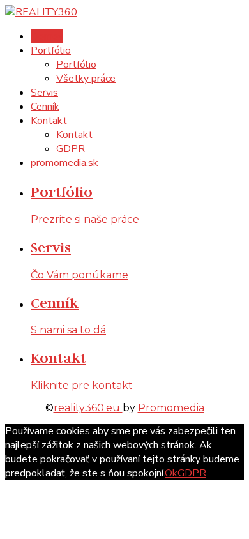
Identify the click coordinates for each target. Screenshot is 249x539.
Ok (171, 473)
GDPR (191, 473)
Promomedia (171, 408)
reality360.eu (88, 408)
